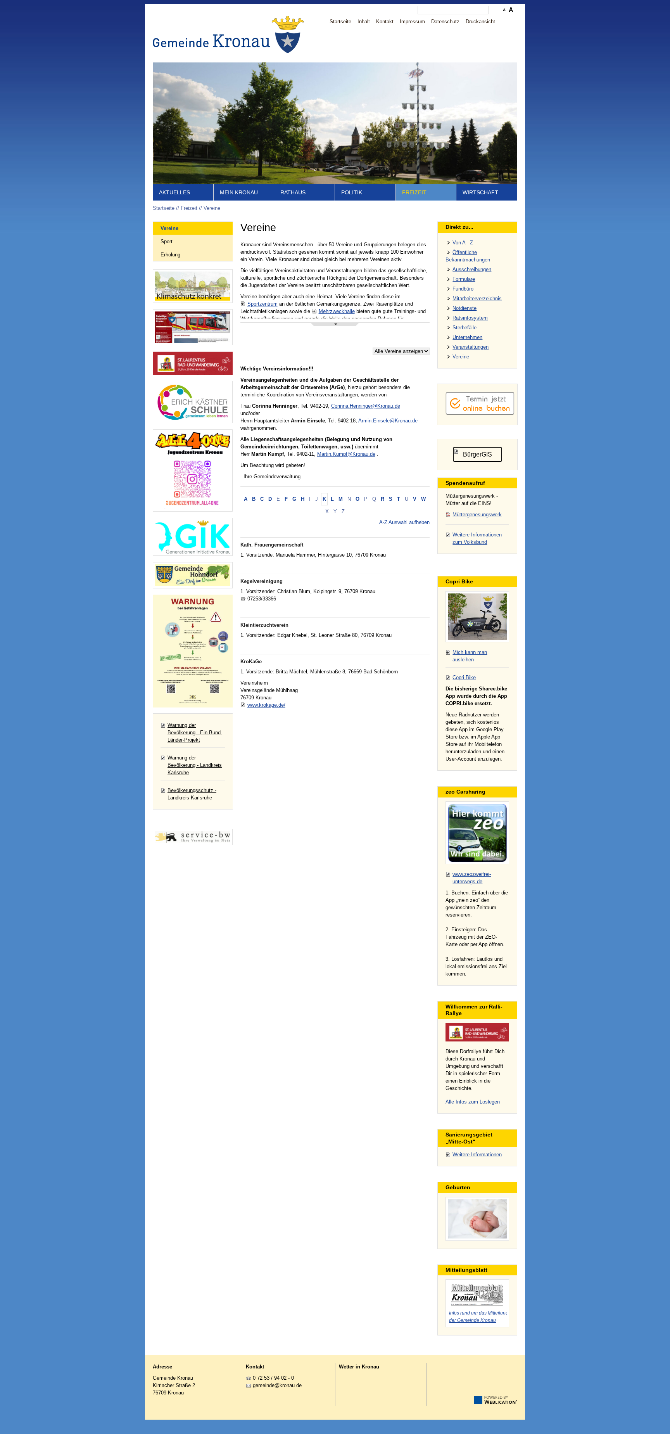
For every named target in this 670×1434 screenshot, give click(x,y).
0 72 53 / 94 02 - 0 (273, 1378)
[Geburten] (477, 1219)
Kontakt (385, 21)
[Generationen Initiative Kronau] (192, 537)
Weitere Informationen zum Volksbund (477, 538)
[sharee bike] (477, 616)
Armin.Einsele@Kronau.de (388, 421)
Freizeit (414, 192)
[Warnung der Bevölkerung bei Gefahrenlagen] (193, 651)
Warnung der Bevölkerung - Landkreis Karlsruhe (195, 765)
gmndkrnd (276, 1385)
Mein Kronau (239, 192)
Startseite (340, 21)
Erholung (170, 255)
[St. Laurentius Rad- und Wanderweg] (193, 363)
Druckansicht (480, 21)
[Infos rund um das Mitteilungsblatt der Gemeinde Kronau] (477, 1294)
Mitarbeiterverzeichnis (477, 298)
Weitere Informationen (477, 1154)
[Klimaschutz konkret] (192, 286)
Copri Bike (464, 677)
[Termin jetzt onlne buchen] (480, 413)
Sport (167, 241)
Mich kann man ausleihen (469, 656)
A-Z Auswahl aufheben (404, 522)
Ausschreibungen (471, 269)
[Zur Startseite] (230, 34)
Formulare (463, 279)
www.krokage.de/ (266, 705)
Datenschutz (445, 21)
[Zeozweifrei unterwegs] (477, 833)
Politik (351, 192)
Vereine (212, 208)
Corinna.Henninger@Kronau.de (365, 406)
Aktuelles (174, 192)
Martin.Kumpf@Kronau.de (346, 454)
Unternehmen (467, 337)
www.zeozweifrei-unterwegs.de (471, 877)
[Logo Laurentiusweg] (477, 1032)
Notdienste (464, 308)
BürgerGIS (477, 454)
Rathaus (293, 192)
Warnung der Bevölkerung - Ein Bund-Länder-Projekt (195, 732)
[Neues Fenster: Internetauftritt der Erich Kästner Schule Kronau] (192, 402)
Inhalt (363, 21)
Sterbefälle (464, 327)
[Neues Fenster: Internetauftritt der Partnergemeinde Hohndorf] (192, 575)
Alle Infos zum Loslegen (473, 1102)
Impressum (412, 21)
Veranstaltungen (470, 347)
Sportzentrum (262, 304)
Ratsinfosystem (470, 318)
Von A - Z (462, 243)
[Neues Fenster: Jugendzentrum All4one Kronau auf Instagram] (192, 470)
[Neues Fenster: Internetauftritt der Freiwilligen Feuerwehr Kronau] (192, 326)
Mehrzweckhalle (337, 311)
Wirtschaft (480, 192)
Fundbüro (462, 289)
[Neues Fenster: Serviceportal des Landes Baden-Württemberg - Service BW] (192, 837)
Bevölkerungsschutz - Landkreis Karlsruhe (192, 794)
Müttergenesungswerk (477, 514)
